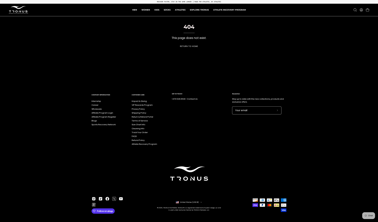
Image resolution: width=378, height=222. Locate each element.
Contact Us (192, 99)
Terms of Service (140, 120)
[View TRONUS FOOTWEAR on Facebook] (107, 199)
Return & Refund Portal (142, 117)
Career (95, 105)
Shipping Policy (139, 113)
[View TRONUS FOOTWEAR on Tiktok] (100, 199)
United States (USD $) (189, 202)
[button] (180, 10)
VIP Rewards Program (142, 105)
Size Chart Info (138, 124)
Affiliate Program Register (104, 117)
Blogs (94, 120)
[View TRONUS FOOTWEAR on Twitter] (114, 199)
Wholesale (97, 109)
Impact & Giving (139, 101)
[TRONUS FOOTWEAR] (18, 10)
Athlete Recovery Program (144, 144)
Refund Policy (138, 140)
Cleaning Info (138, 128)
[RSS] (94, 204)
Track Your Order (140, 132)
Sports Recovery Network (104, 124)
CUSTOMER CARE (138, 95)
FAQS (134, 136)
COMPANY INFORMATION (101, 95)
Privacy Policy (138, 109)
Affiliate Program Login (102, 113)
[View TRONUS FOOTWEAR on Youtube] (121, 199)
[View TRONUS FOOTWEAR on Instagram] (94, 199)
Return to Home (189, 46)
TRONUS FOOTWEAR (170, 208)
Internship (96, 101)
